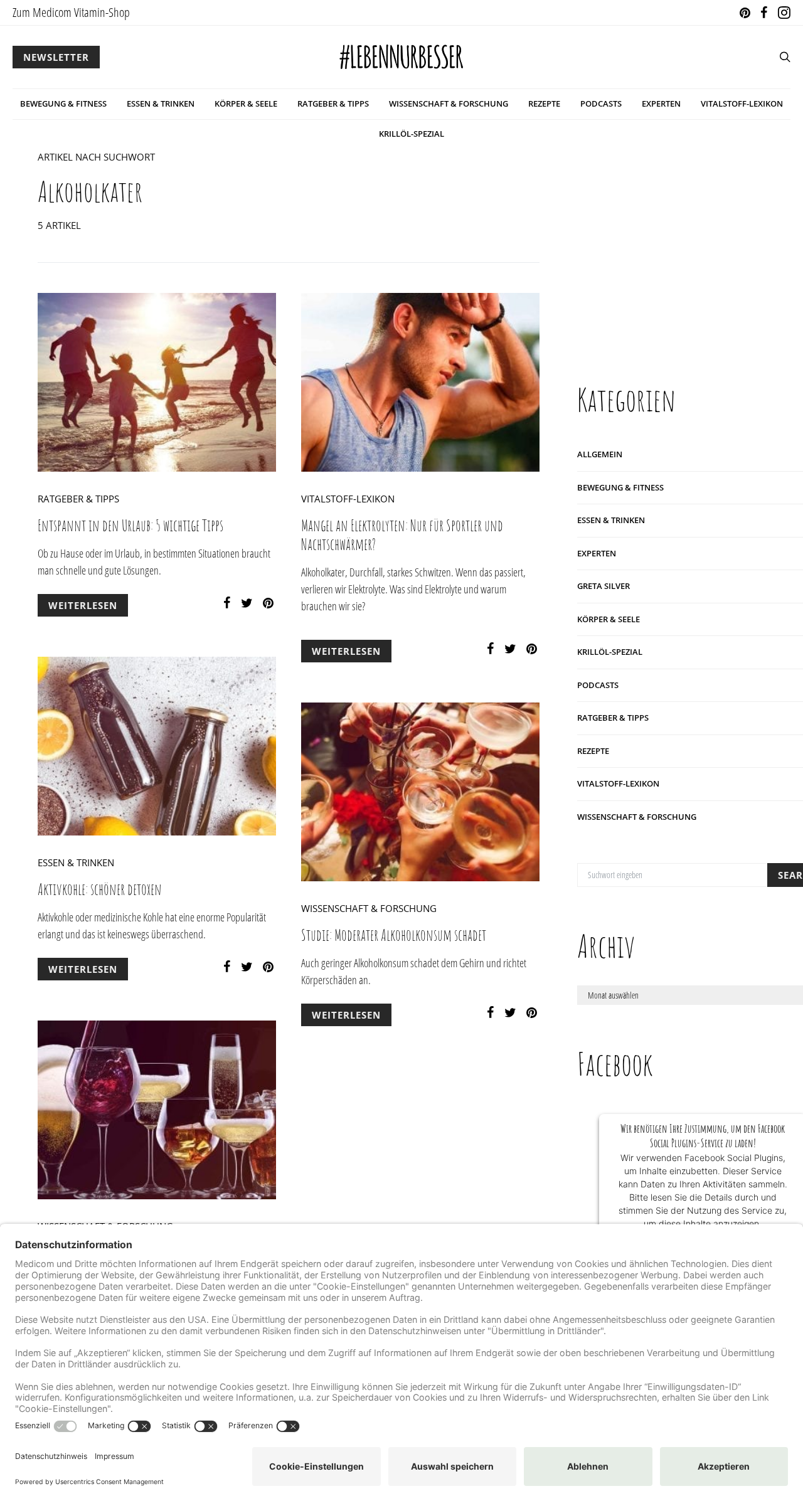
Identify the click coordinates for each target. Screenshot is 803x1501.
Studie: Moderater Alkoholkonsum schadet (393, 935)
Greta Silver (603, 585)
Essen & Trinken (160, 103)
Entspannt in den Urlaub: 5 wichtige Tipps (130, 525)
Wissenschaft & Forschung (448, 103)
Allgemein (599, 454)
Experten (661, 103)
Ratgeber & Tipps (333, 103)
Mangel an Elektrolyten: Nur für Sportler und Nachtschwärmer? (402, 535)
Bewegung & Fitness (63, 103)
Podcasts (601, 103)
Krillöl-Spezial (411, 133)
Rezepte (544, 103)
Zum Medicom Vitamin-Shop (71, 12)
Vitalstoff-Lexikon (742, 103)
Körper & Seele (246, 103)
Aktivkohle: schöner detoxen (100, 889)
